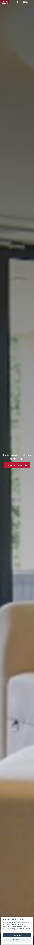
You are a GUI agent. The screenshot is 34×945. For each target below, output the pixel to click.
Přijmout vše (17, 935)
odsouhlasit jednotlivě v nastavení (18, 930)
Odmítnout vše (17, 939)
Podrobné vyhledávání (17, 465)
